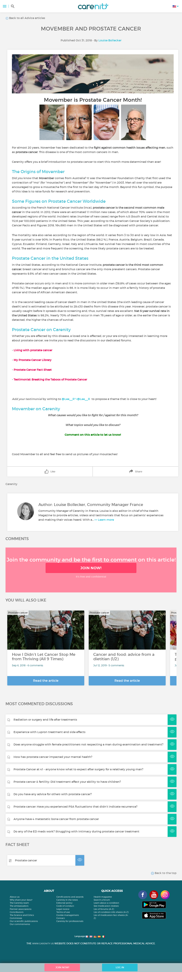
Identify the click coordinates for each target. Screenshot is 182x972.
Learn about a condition (106, 903)
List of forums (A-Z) (104, 909)
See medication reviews (106, 906)
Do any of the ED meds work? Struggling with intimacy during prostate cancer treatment (76, 831)
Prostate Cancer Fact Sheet (33, 369)
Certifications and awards (70, 896)
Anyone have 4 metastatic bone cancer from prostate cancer (56, 819)
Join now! (91, 568)
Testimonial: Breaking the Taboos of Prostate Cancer (51, 379)
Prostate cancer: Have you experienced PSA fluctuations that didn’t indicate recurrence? (75, 806)
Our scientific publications (24, 921)
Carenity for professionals (69, 921)
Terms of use (63, 912)
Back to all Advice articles (26, 18)
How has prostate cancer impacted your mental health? (53, 757)
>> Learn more (104, 519)
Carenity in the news (67, 900)
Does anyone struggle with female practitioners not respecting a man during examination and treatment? (88, 744)
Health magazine (103, 896)
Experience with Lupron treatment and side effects (49, 732)
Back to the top (165, 873)
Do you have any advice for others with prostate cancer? (53, 794)
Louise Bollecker (109, 40)
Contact (60, 918)
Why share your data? (21, 900)
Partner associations (20, 909)
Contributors (16, 912)
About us (15, 896)
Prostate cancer (26, 860)
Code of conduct (65, 906)
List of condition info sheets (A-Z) (111, 912)
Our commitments (20, 924)
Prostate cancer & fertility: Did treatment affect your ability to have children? (67, 781)
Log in (120, 967)
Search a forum (102, 900)
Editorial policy (64, 903)
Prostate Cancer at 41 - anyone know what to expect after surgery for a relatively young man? (78, 769)
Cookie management (67, 915)
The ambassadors (19, 906)
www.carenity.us (43, 943)
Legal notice (62, 909)
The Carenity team (19, 903)
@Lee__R (83, 399)
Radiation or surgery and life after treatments (45, 719)
